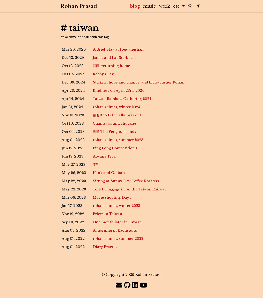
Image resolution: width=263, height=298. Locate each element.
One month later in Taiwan (117, 222)
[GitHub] (127, 285)
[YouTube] (143, 285)
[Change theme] (198, 6)
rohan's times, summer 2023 (118, 140)
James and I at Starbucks (114, 58)
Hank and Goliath (109, 173)
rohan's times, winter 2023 (116, 206)
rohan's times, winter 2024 (116, 107)
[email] (119, 285)
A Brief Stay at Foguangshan (118, 49)
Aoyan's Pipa (104, 156)
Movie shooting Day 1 (112, 197)
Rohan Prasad (75, 6)
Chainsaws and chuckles (114, 123)
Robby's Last (104, 74)
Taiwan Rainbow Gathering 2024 (122, 99)
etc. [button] (177, 6)
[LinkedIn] (135, 285)
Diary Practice (105, 247)
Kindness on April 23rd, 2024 (118, 90)
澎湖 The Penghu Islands (114, 132)
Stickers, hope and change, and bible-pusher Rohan (139, 82)
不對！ (98, 164)
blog (136, 6)
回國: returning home (111, 66)
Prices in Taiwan (107, 214)
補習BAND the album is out (117, 115)
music (149, 6)
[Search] (190, 6)
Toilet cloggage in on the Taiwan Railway (129, 189)
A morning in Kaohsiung (115, 230)
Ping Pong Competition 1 (115, 148)
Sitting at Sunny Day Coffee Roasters (126, 181)
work (164, 6)
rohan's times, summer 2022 (118, 239)
